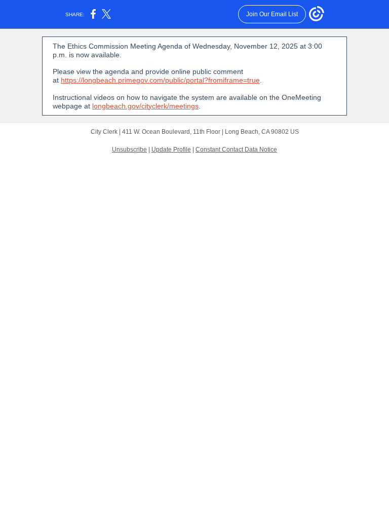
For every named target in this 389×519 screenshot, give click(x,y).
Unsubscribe (129, 149)
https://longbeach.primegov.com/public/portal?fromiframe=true (160, 80)
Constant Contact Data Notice (236, 149)
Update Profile (171, 149)
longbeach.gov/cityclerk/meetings (145, 106)
